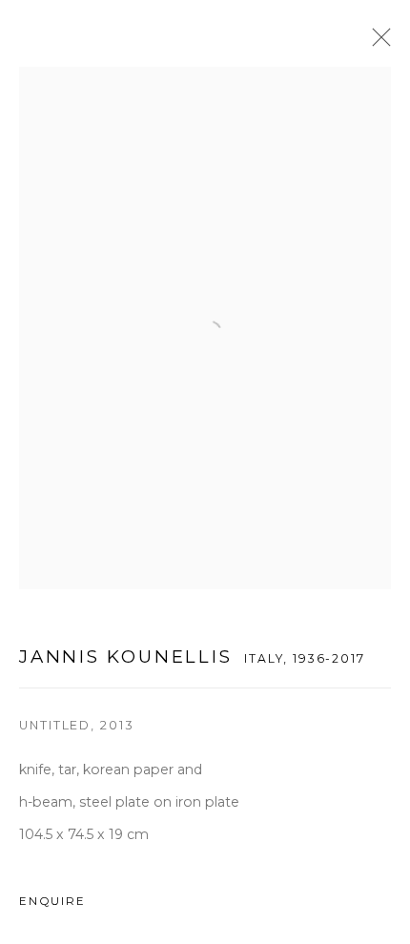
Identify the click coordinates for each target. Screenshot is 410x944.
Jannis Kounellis (125, 656)
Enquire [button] (52, 901)
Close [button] (376, 43)
